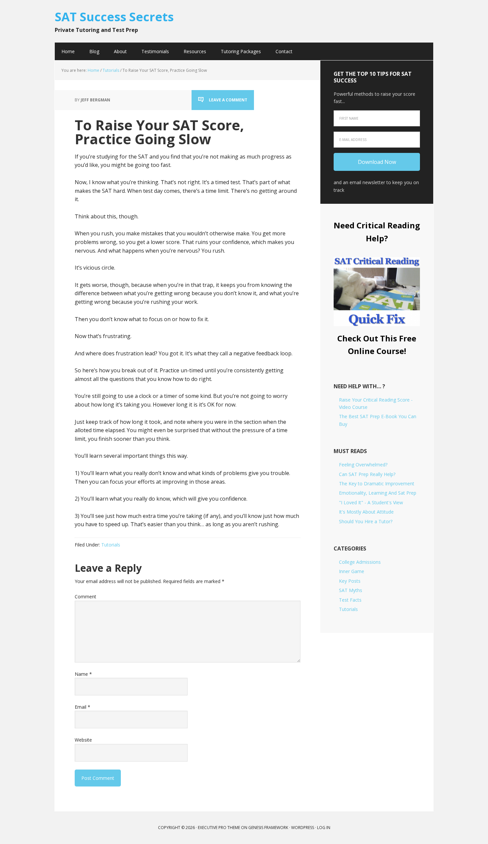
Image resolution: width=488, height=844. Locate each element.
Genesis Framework (268, 827)
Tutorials (110, 545)
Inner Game (351, 571)
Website (83, 740)
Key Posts (350, 581)
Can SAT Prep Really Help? (367, 474)
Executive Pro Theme (219, 827)
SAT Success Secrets (114, 16)
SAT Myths (350, 590)
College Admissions (360, 562)
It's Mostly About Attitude (366, 512)
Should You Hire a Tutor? (365, 521)
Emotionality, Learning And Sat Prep (377, 493)
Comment (85, 596)
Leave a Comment (228, 100)
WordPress (302, 827)
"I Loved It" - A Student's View (371, 502)
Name (83, 674)
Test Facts (350, 600)
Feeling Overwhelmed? (363, 464)
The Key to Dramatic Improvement (376, 483)
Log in (323, 827)
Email (82, 707)
